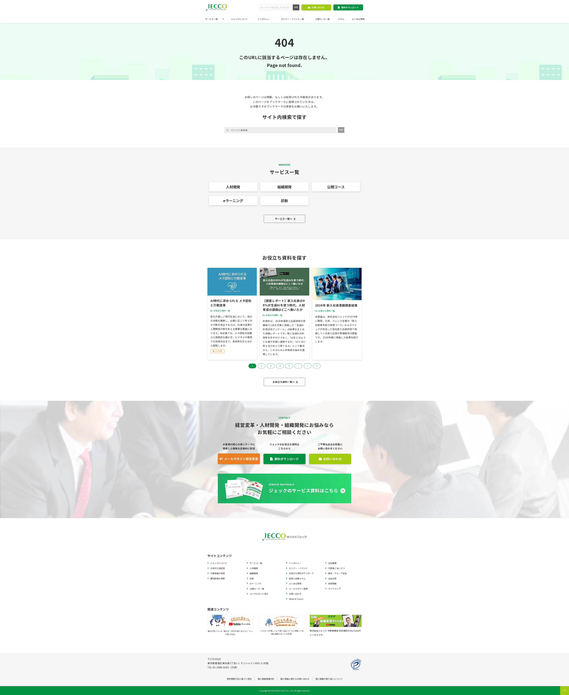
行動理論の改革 (217, 573)
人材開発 (233, 186)
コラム (341, 18)
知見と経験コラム (297, 578)
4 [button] (279, 366)
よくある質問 (358, 18)
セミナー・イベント (298, 568)
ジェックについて (239, 18)
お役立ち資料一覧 (221, 310)
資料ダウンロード (349, 7)
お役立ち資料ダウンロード (301, 573)
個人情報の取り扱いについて (328, 678)
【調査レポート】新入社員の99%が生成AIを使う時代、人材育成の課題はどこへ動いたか (284, 305)
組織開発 (284, 186)
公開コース (336, 186)
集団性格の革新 (217, 578)
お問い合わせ (318, 7)
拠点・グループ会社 (337, 573)
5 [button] (289, 366)
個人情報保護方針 (266, 678)
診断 (284, 200)
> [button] (307, 366)
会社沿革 (332, 578)
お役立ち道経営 (217, 568)
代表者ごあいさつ (336, 568)
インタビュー (264, 18)
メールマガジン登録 (298, 588)
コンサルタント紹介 (259, 593)
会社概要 (332, 563)
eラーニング (233, 200)
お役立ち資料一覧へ (284, 382)
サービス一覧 (211, 18)
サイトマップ (334, 588)
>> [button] (317, 366)
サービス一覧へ (283, 218)
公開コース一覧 (322, 18)
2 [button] (261, 366)
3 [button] (270, 366)
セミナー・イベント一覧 (292, 18)
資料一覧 (284, 488)
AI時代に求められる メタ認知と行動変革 (230, 302)
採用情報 (332, 583)
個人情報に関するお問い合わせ (294, 678)
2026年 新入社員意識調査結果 (336, 305)
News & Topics (296, 598)
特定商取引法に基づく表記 (239, 678)
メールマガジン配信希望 (241, 459)
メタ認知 (218, 351)
